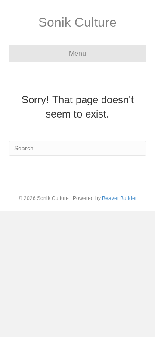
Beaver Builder (119, 198)
